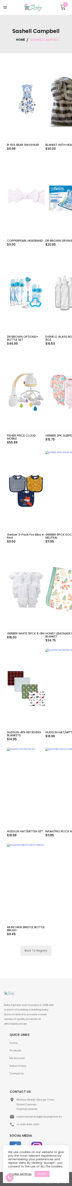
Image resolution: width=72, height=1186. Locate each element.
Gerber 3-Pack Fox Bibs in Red (25, 536)
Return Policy (18, 1066)
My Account (17, 1058)
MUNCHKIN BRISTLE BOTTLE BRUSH (26, 929)
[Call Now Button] (9, 1177)
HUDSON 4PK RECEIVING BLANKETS (24, 734)
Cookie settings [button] (20, 1174)
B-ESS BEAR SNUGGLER (23, 144)
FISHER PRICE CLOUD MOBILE (21, 437)
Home (14, 1043)
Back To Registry (36, 951)
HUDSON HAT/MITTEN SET (25, 831)
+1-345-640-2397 (27, 1124)
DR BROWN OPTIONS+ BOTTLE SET (22, 338)
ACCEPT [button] (42, 1174)
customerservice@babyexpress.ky (39, 1117)
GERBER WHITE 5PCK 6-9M (25, 633)
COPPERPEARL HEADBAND (25, 240)
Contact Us (17, 1073)
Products (15, 1050)
